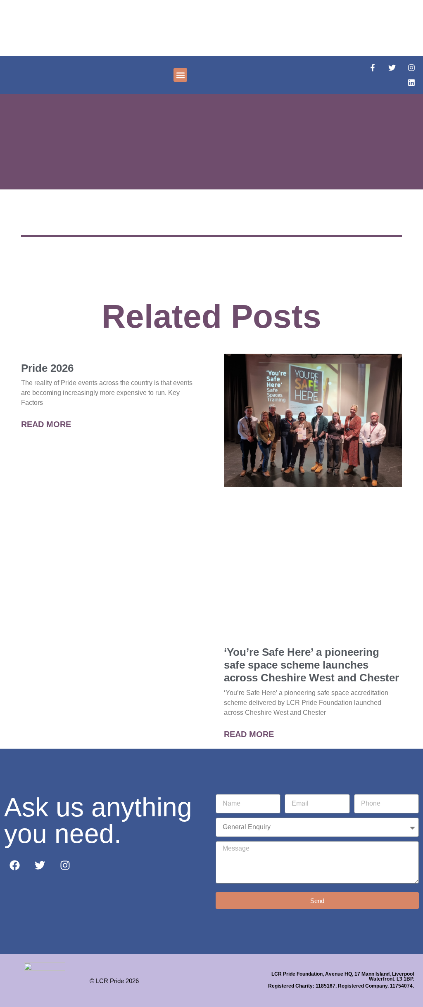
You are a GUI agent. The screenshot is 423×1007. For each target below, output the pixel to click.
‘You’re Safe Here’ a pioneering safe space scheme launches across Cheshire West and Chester (311, 665)
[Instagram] (411, 67)
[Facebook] (14, 865)
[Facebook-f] (372, 67)
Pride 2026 (47, 368)
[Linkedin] (411, 82)
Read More (46, 424)
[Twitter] (392, 67)
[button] (180, 75)
